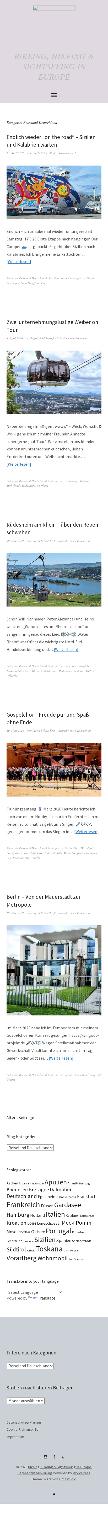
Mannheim (90, 853)
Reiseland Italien (58, 278)
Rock (16, 858)
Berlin (68, 848)
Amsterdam (37, 1183)
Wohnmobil (52, 1258)
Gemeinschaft (27, 853)
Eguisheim (47, 1196)
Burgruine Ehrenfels (76, 666)
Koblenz (84, 481)
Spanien (63, 1240)
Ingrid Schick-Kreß (44, 153)
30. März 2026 (15, 541)
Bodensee (17, 1190)
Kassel (51, 853)
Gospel (41, 853)
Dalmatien (61, 1189)
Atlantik (73, 1183)
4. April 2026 (15, 338)
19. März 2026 (15, 913)
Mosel (12, 1232)
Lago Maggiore (30, 283)
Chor (76, 848)
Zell (70, 1259)
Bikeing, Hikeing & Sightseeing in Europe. (60, 1467)
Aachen (12, 1183)
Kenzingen (13, 283)
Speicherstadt (81, 1241)
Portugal (58, 1230)
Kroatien (16, 1222)
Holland (37, 1215)
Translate (46, 1298)
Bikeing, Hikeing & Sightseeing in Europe (54, 66)
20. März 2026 (15, 730)
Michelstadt (13, 485)
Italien (55, 1214)
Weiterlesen (19, 261)
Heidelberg (71, 481)
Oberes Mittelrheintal (44, 671)
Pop (9, 858)
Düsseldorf (87, 848)
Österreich (80, 1259)
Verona (74, 1250)
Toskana (49, 1249)
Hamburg (18, 1214)
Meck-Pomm (76, 1222)
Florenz (71, 1197)
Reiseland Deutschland (33, 278)
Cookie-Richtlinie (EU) (23, 1429)
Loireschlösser (49, 1223)
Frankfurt (12, 853)
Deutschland (81, 1075)
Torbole (31, 1250)
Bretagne (39, 1189)
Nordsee (24, 1232)
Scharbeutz (14, 1241)
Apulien (56, 1182)
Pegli (44, 283)
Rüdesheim (28, 485)
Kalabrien (72, 1215)
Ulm (66, 1250)
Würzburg (42, 485)
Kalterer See (87, 1216)
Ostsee (38, 1232)
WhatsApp (63, 1459)
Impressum (15, 1436)
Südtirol (16, 1249)
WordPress (81, 1473)
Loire (31, 1223)
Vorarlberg (22, 1258)
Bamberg (84, 1183)
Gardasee (67, 1204)
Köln (59, 853)
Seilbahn (79, 671)
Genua (91, 278)
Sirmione (28, 1241)
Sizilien (45, 1239)
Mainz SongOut (73, 853)
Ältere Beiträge (20, 1117)
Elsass (61, 1197)
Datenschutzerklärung (24, 1422)
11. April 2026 (15, 153)
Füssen (47, 1205)
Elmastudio (67, 1479)
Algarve (24, 1183)
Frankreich (23, 1204)
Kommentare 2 (67, 153)
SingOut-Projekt (30, 858)
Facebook (54, 1459)
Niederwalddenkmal (18, 671)
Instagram (45, 1459)
